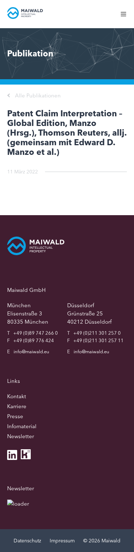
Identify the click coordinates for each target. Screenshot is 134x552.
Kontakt (16, 396)
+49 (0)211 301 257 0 (97, 333)
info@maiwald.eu (31, 351)
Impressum (62, 540)
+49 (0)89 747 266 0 (35, 333)
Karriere (16, 406)
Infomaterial (21, 426)
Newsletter (20, 436)
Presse (15, 416)
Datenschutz (27, 540)
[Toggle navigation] (127, 18)
